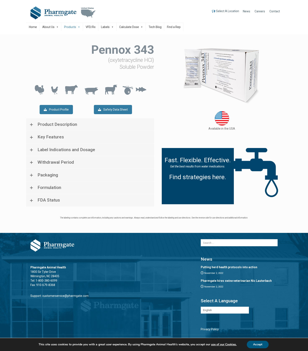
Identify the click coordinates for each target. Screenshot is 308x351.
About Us (48, 27)
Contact (274, 11)
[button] (90, 124)
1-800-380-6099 (46, 280)
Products (70, 27)
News (246, 11)
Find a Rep (174, 27)
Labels (105, 27)
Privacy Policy (210, 329)
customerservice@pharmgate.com (65, 295)
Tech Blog (155, 27)
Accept (257, 344)
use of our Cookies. (224, 344)
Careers (260, 11)
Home (33, 27)
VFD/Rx (91, 27)
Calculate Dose (129, 27)
